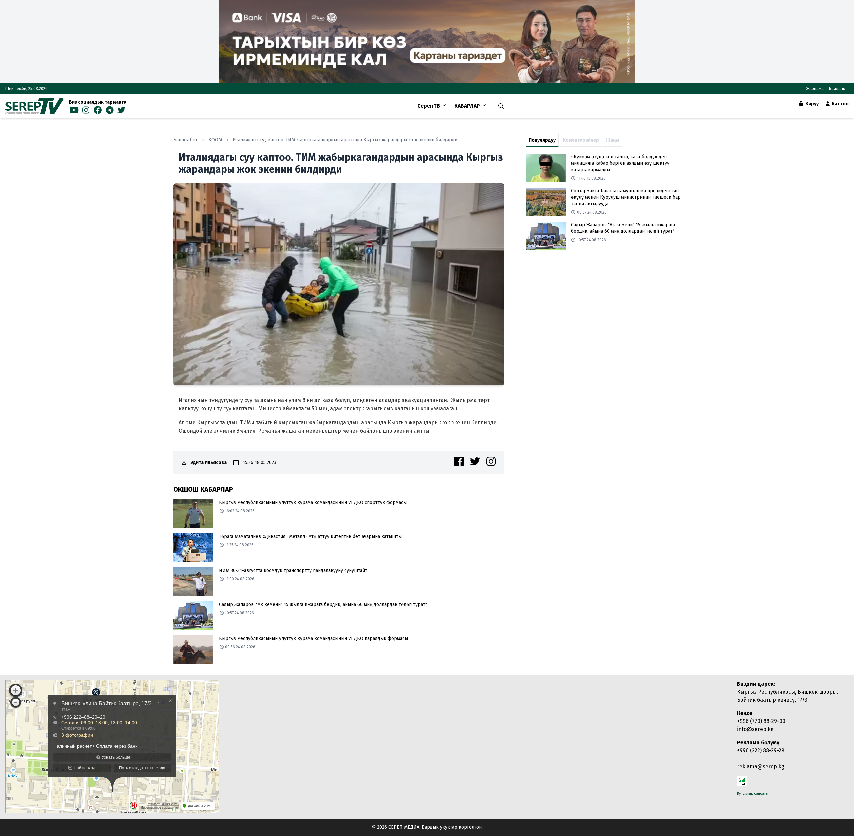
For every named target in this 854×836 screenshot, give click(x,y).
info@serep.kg (755, 729)
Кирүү (811, 104)
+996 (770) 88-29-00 (761, 721)
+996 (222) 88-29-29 (760, 750)
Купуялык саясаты (752, 793)
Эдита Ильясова (209, 462)
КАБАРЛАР (467, 106)
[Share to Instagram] (491, 461)
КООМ (215, 140)
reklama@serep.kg (760, 766)
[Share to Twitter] (475, 461)
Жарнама (815, 88)
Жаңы (612, 140)
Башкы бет (185, 140)
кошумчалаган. (439, 408)
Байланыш (839, 88)
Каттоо (840, 104)
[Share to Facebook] (459, 461)
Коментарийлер (581, 140)
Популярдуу (542, 140)
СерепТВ (428, 106)
